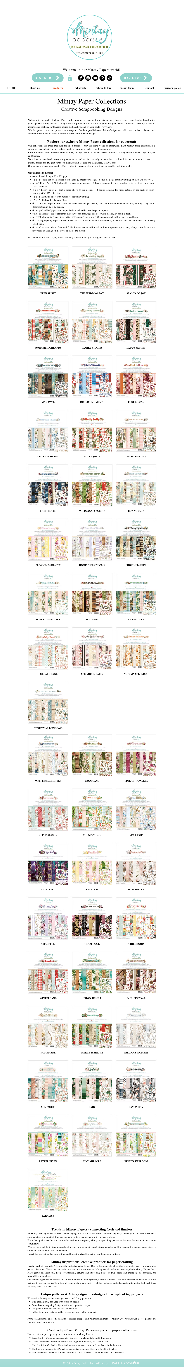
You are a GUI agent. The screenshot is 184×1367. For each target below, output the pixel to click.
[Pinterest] (102, 78)
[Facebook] (81, 78)
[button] (69, 78)
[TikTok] (109, 78)
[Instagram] (88, 78)
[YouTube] (95, 78)
